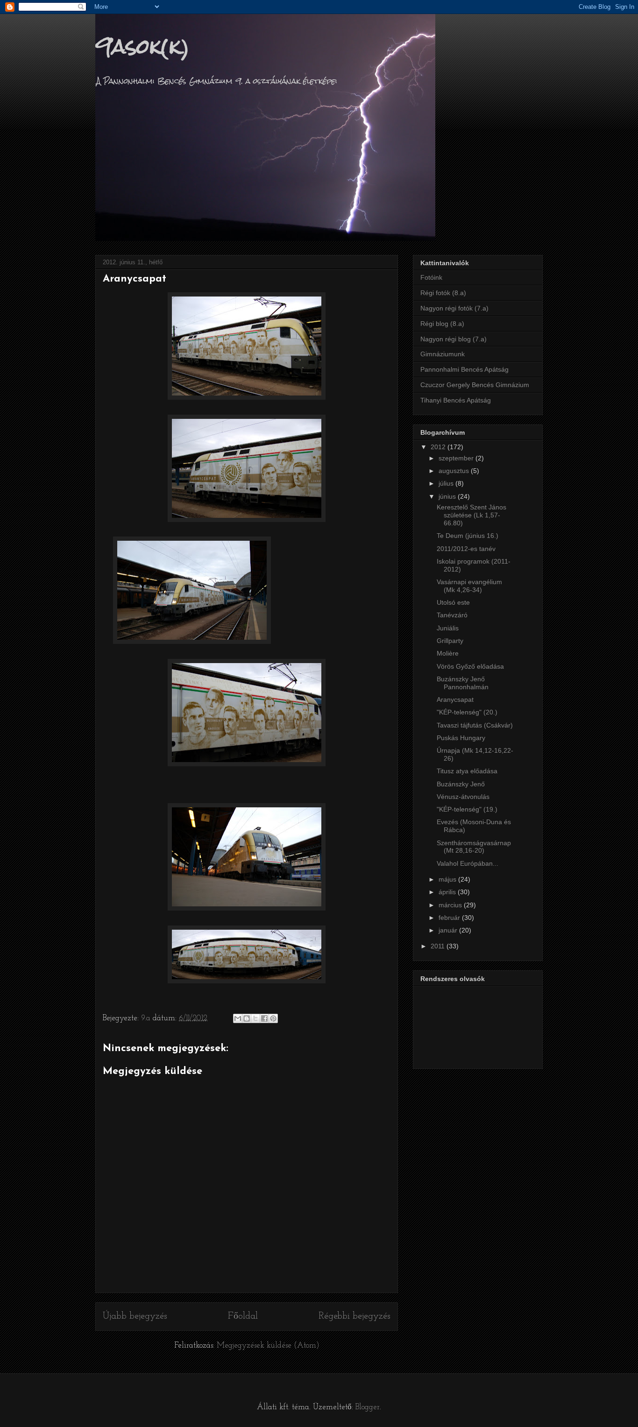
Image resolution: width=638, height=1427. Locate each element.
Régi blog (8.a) (442, 323)
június (448, 496)
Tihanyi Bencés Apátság (455, 400)
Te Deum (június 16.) (467, 535)
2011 (439, 946)
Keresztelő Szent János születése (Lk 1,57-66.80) (471, 515)
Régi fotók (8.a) (443, 293)
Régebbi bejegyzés (354, 1316)
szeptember (457, 458)
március (451, 905)
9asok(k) (142, 46)
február (450, 917)
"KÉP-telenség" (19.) (467, 809)
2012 (439, 447)
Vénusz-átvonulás (463, 796)
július (447, 483)
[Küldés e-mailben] (237, 1018)
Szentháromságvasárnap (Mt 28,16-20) (474, 847)
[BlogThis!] (246, 1018)
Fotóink (431, 277)
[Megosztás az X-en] (255, 1018)
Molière (448, 653)
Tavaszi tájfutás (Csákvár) (475, 725)
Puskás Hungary (461, 738)
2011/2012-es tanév (466, 548)
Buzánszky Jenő (461, 784)
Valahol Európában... (467, 863)
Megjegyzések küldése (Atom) (268, 1345)
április (448, 892)
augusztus (455, 470)
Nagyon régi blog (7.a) (453, 339)
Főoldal (243, 1316)
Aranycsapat (455, 699)
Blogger (367, 1407)
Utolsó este (453, 602)
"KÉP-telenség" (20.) (467, 712)
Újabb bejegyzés (135, 1316)
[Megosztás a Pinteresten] (273, 1018)
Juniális (448, 628)
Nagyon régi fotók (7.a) (454, 308)
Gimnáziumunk (442, 354)
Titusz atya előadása (467, 771)
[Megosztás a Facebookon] (264, 1018)
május (448, 879)
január (449, 930)
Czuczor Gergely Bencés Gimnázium (474, 385)
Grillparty (450, 640)
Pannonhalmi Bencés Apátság (464, 369)
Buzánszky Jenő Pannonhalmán (463, 683)
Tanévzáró (452, 615)
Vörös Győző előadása (470, 666)
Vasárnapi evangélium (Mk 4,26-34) (469, 585)
